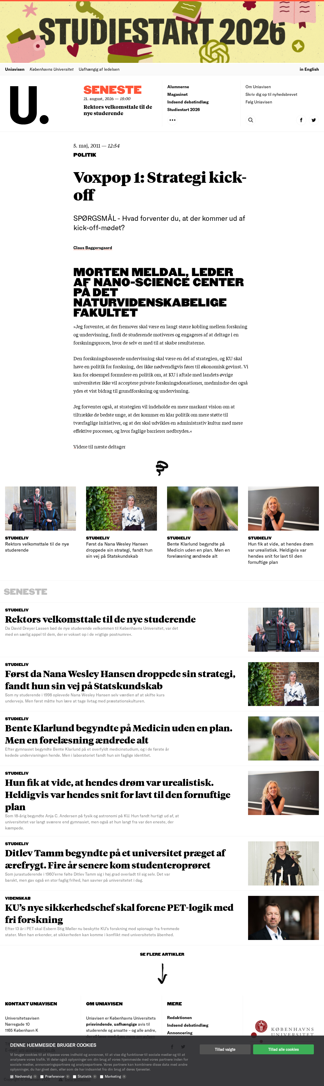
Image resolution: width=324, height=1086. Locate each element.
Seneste (113, 90)
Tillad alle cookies (283, 1049)
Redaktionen (179, 1017)
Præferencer (56, 1076)
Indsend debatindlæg (188, 101)
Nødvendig (25, 1076)
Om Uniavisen (258, 86)
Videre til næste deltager (99, 446)
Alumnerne (178, 86)
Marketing (115, 1076)
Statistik (86, 1076)
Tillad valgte (225, 1049)
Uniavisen (15, 69)
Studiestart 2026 (183, 109)
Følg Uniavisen (259, 101)
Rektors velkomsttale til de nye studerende (118, 110)
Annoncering (179, 1032)
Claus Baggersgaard (92, 247)
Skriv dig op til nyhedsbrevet (271, 94)
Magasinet (177, 94)
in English (309, 69)
